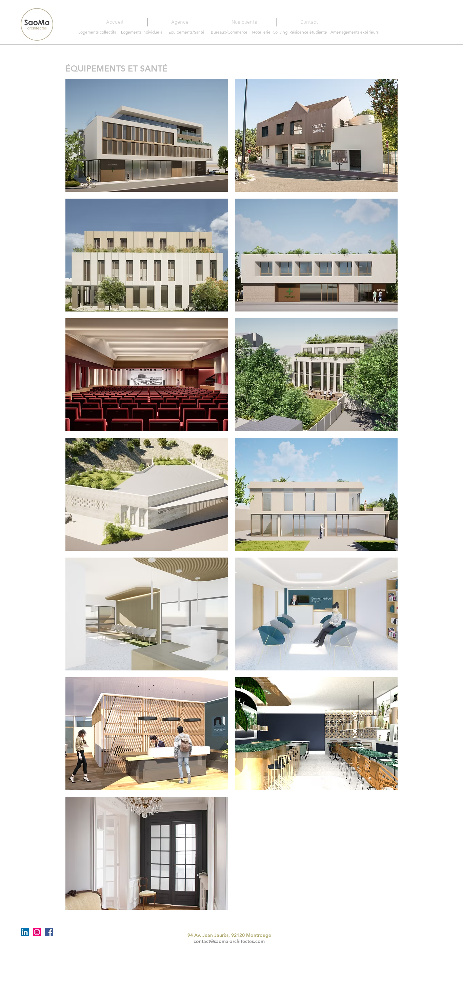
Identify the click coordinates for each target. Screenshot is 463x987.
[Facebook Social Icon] (49, 932)
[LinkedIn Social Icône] (25, 932)
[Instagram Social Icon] (37, 932)
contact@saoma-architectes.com (229, 941)
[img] (146, 374)
